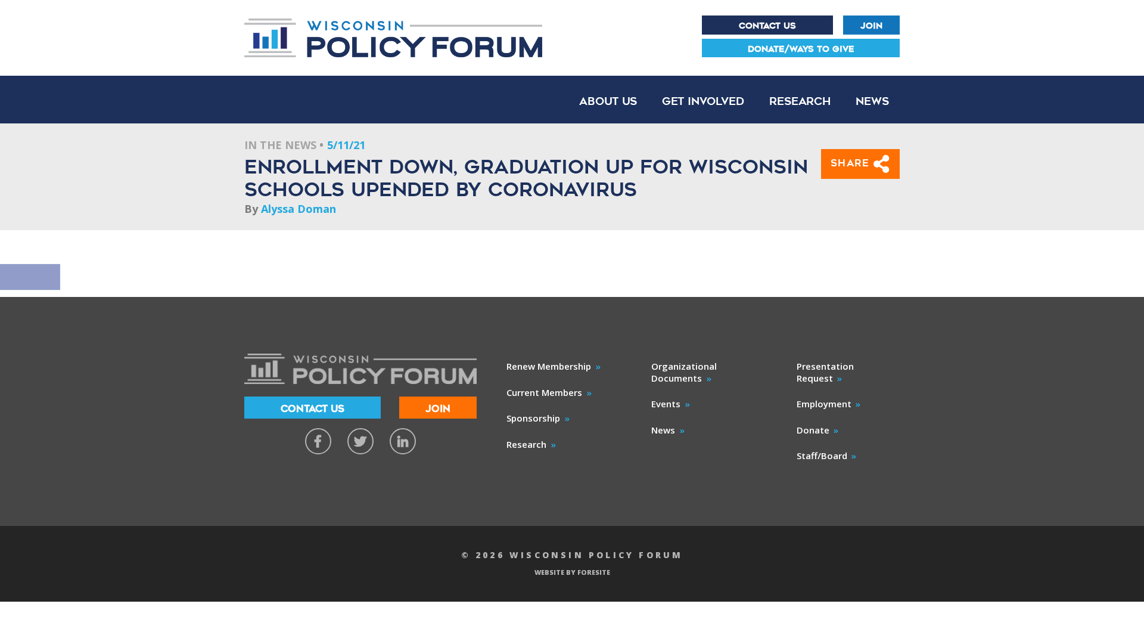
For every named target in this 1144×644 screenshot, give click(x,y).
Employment (824, 404)
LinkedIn (403, 441)
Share (852, 163)
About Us (608, 101)
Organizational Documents (684, 372)
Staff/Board (822, 456)
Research (800, 101)
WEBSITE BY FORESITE (572, 572)
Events (665, 404)
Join (871, 25)
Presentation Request (825, 372)
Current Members (544, 392)
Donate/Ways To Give (801, 49)
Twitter (360, 441)
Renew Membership (548, 366)
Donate (813, 430)
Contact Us (767, 25)
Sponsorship (533, 418)
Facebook (318, 441)
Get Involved (703, 101)
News (872, 101)
